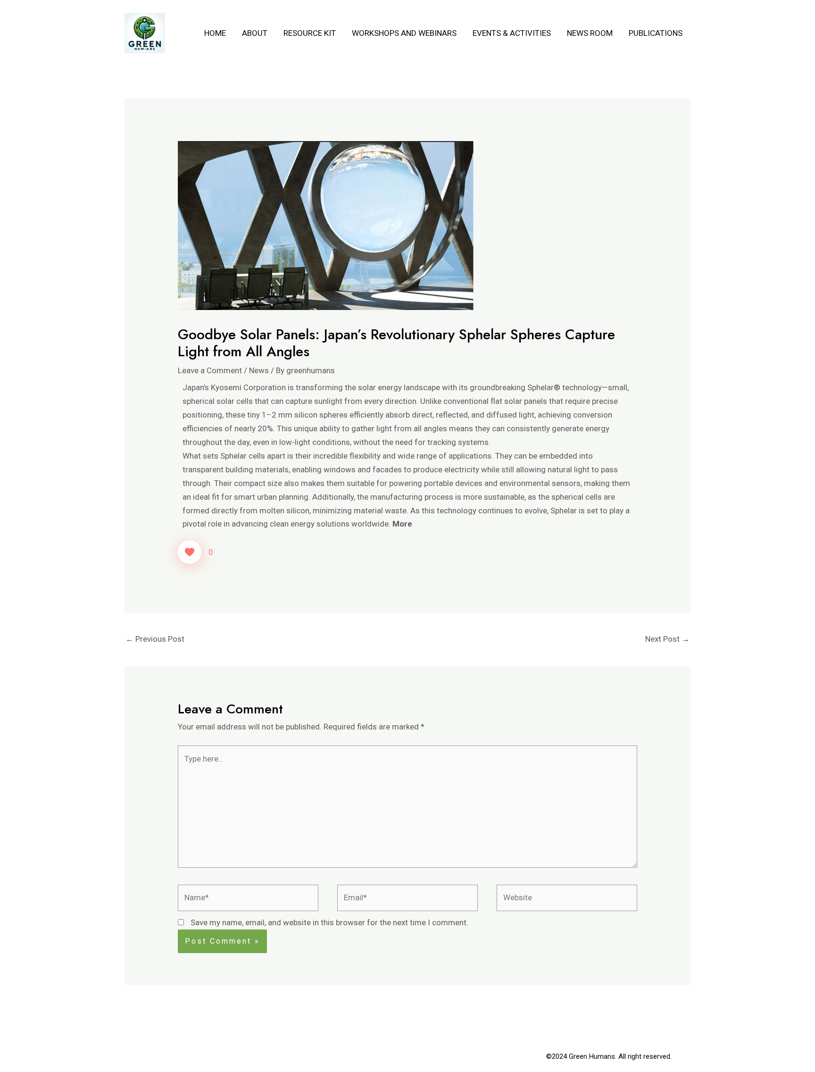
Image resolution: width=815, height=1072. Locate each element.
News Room (590, 33)
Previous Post (154, 639)
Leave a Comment (210, 370)
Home (215, 33)
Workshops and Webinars (404, 33)
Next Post (667, 639)
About (254, 33)
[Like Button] (189, 552)
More (402, 523)
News (259, 370)
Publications (655, 33)
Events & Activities (512, 33)
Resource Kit (309, 33)
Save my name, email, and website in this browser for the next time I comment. (329, 922)
